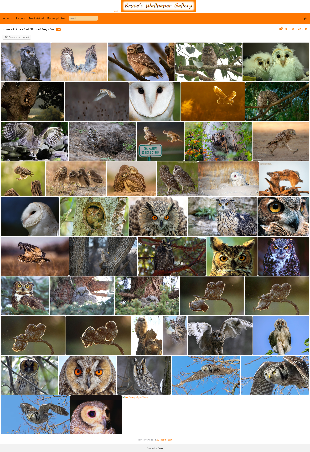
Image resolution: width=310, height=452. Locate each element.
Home (6, 29)
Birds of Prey (39, 29)
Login (304, 18)
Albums (7, 18)
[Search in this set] (281, 29)
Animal (17, 29)
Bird (26, 29)
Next (163, 439)
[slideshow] (306, 29)
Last (170, 439)
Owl (52, 29)
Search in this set (19, 37)
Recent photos (56, 18)
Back (116, 11)
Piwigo (160, 448)
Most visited (36, 18)
